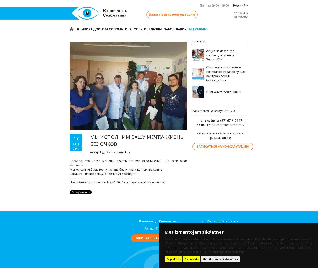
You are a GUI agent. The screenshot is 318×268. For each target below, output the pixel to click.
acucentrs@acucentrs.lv (228, 125)
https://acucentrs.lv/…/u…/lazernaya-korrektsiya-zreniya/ (126, 182)
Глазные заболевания (167, 29)
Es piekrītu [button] (173, 259)
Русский (239, 5)
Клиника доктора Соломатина (104, 29)
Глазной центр (71, 29)
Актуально (198, 29)
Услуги (140, 29)
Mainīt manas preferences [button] (220, 259)
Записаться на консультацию (172, 14)
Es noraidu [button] (192, 259)
